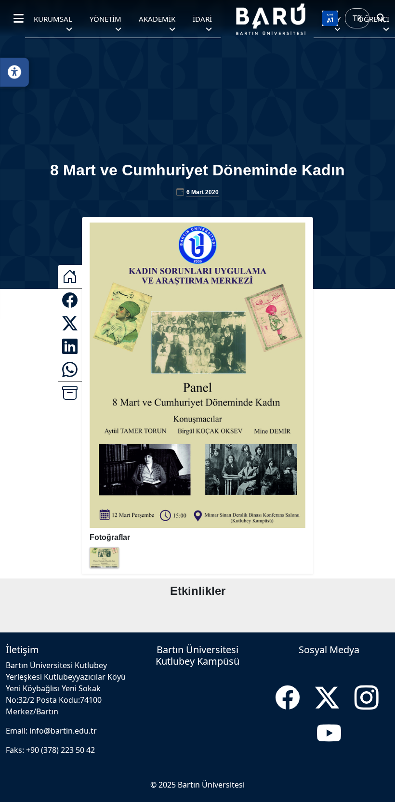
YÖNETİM (105, 19)
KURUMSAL (53, 19)
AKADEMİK (157, 19)
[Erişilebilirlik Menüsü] (14, 72)
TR (357, 18)
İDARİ (202, 19)
